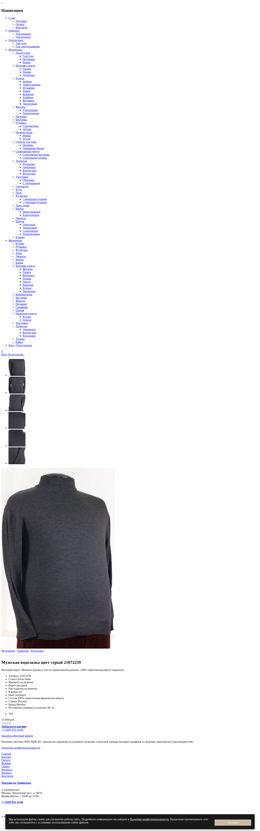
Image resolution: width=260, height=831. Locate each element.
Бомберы (28, 97)
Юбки (19, 342)
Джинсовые (30, 103)
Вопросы (6, 769)
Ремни (26, 62)
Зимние (27, 81)
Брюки (20, 208)
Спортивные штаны (35, 157)
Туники (20, 338)
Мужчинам (15, 49)
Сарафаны (22, 307)
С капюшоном (31, 183)
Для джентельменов (28, 46)
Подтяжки (29, 59)
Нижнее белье (24, 132)
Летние (27, 129)
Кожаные (28, 94)
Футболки (22, 195)
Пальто (27, 68)
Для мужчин (23, 36)
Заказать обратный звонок (17, 735)
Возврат (6, 763)
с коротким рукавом (35, 199)
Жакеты (20, 300)
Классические (31, 214)
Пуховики (29, 87)
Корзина (6, 772)
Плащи (27, 71)
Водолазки (29, 173)
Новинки (14, 30)
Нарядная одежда (26, 313)
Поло (19, 192)
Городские (29, 224)
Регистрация (24, 345)
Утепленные (30, 110)
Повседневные (32, 211)
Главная (6, 753)
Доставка (21, 21)
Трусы (26, 138)
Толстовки (22, 176)
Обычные (28, 180)
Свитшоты (22, 186)
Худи (19, 189)
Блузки (20, 243)
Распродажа (15, 40)
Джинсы (21, 218)
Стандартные (31, 125)
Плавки (20, 237)
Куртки (20, 78)
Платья (20, 310)
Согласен (233, 822)
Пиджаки (21, 116)
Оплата (20, 24)
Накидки (28, 284)
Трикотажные (31, 113)
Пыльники (29, 291)
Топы (19, 253)
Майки (27, 135)
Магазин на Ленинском (16, 782)
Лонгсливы (22, 205)
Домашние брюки (33, 148)
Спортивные (30, 230)
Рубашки (21, 122)
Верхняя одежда (25, 65)
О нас (11, 17)
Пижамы (28, 145)
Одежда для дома (26, 141)
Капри (19, 262)
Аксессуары (23, 52)
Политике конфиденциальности (149, 819)
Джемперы (29, 167)
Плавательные (31, 234)
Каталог (6, 756)
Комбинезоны (24, 294)
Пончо (27, 281)
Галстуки (28, 56)
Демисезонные (32, 84)
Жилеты (20, 106)
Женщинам (15, 240)
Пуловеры (29, 164)
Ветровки (28, 100)
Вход (11, 345)
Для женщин (23, 33)
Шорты (20, 221)
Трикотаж (21, 160)
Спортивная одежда (28, 151)
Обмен (5, 766)
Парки (26, 91)
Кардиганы (29, 170)
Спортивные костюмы (36, 154)
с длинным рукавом (35, 202)
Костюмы (21, 119)
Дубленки (29, 75)
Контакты (21, 27)
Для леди (21, 43)
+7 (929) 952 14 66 (12, 729)
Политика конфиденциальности (20, 747)
